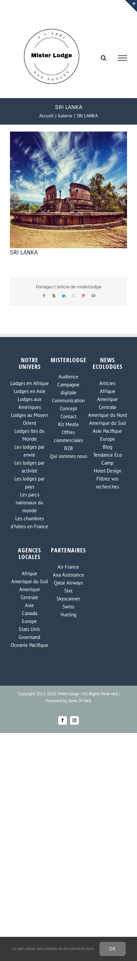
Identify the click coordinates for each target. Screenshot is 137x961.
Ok (112, 948)
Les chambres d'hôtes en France (29, 522)
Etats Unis (29, 629)
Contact (68, 416)
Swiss (68, 606)
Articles (107, 383)
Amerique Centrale (107, 403)
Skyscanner (68, 598)
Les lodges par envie (29, 451)
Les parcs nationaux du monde (29, 502)
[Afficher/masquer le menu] (122, 58)
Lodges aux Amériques (30, 403)
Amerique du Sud (107, 423)
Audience (68, 376)
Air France (68, 567)
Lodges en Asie (30, 391)
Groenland (29, 637)
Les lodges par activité (29, 467)
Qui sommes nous (68, 456)
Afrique (107, 391)
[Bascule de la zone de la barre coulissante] (131, 6)
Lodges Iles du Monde (29, 435)
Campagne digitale (68, 388)
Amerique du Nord (107, 415)
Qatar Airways (68, 583)
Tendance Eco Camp (107, 459)
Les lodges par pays (29, 483)
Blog (107, 447)
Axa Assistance (68, 575)
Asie (29, 605)
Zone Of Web (79, 701)
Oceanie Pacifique (29, 645)
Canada (29, 613)
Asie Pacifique (107, 431)
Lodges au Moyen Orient (29, 419)
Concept (68, 408)
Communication (68, 400)
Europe (107, 439)
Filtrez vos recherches (107, 483)
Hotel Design (107, 471)
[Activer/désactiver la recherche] (103, 58)
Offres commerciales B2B (68, 440)
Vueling (68, 614)
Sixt (68, 591)
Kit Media (68, 424)
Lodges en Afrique (29, 383)
